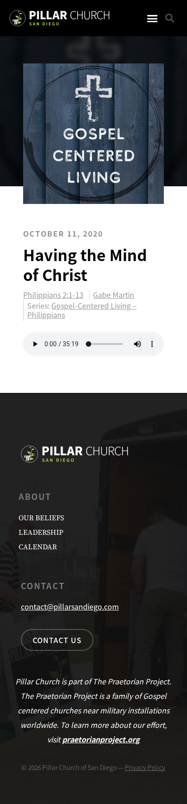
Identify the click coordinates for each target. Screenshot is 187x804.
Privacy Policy (145, 767)
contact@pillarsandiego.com (70, 606)
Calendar (38, 547)
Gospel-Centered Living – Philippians (82, 310)
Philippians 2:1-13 (53, 295)
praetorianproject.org (101, 739)
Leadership (41, 532)
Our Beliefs (41, 518)
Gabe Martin (113, 295)
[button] (152, 18)
